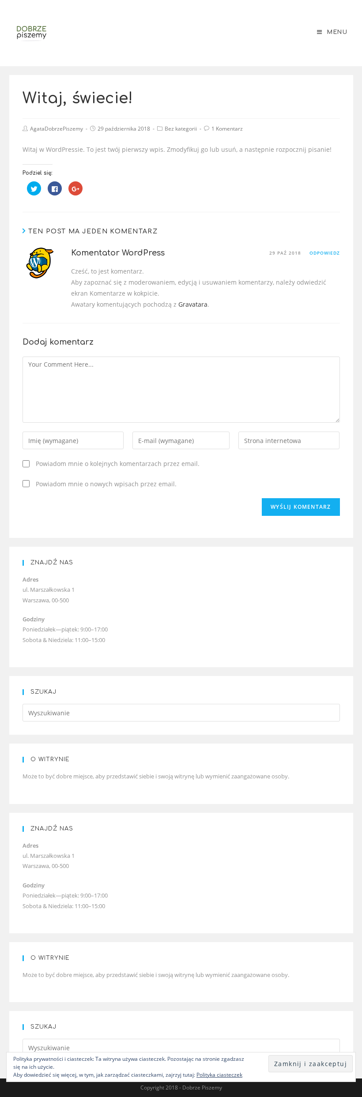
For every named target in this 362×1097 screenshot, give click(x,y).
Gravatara (192, 304)
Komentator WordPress (118, 252)
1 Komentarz (227, 128)
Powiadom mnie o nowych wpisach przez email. (106, 484)
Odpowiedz (324, 253)
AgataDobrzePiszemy (56, 128)
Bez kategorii (181, 128)
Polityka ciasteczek (219, 1074)
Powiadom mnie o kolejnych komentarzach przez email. (118, 463)
